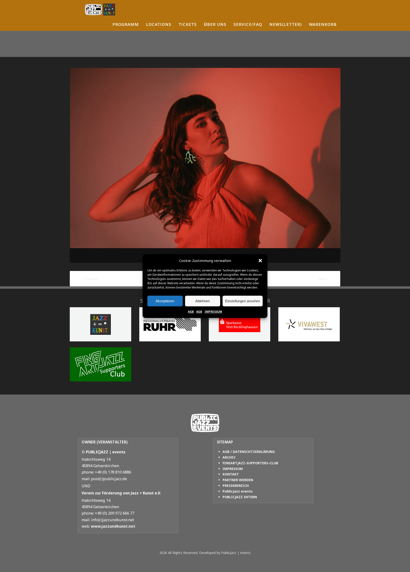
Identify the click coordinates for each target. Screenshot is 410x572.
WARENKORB (323, 25)
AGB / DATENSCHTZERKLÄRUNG (249, 451)
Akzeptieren (165, 301)
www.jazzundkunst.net (113, 526)
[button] (260, 260)
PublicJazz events (238, 491)
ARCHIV (229, 457)
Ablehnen (202, 301)
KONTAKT (231, 474)
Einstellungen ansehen (242, 301)
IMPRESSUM (213, 312)
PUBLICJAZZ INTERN (240, 497)
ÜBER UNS (215, 25)
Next (324, 278)
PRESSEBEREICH (236, 485)
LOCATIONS (158, 25)
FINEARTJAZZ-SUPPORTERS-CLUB (250, 463)
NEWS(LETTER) (285, 25)
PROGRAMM (125, 25)
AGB (191, 312)
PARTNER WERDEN (238, 480)
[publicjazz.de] (100, 9)
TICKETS (187, 25)
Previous (88, 278)
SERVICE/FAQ (247, 25)
